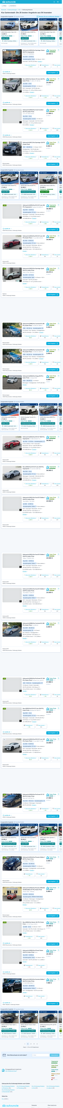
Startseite (3, 9)
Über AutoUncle (52, 1105)
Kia (20, 9)
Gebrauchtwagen (12, 9)
